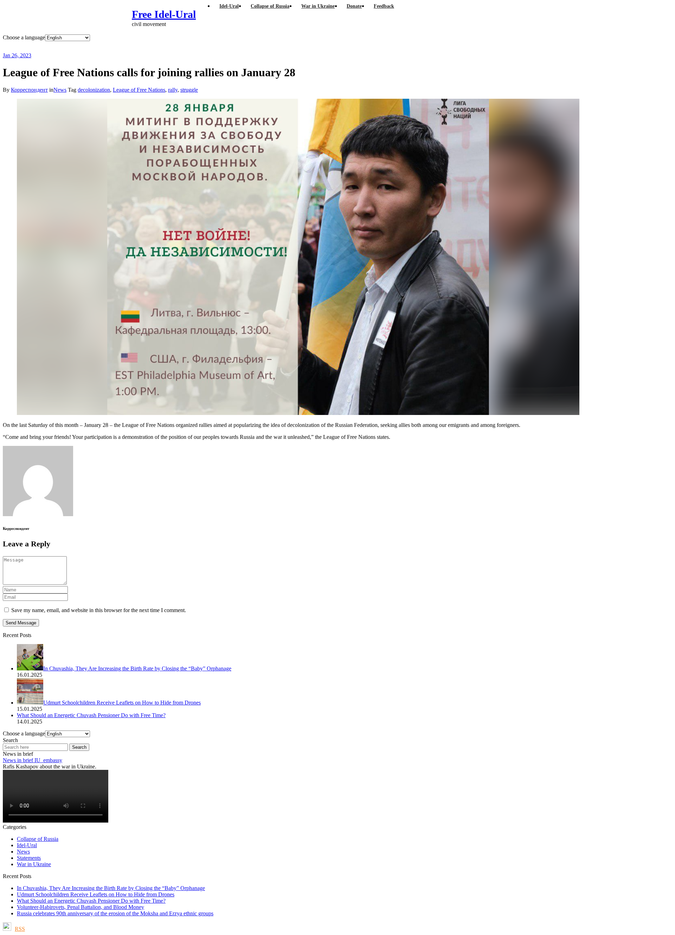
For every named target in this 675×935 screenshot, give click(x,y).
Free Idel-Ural (164, 14)
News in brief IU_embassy (32, 760)
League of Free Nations (139, 90)
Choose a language (24, 37)
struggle (189, 90)
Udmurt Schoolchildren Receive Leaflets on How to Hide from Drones (95, 894)
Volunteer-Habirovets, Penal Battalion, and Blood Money (80, 907)
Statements (29, 858)
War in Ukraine (34, 864)
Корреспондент (29, 90)
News (59, 90)
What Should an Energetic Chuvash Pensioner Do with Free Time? (91, 901)
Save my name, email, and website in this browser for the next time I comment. (98, 610)
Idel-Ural (27, 845)
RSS (20, 929)
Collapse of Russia (37, 839)
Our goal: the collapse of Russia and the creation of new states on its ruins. (149, 46)
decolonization (94, 90)
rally (173, 90)
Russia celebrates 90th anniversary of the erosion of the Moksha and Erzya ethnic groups (115, 913)
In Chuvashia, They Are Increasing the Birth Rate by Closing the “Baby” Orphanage (111, 888)
